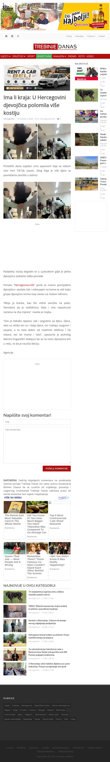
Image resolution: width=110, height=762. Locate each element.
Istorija (37, 719)
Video (90, 56)
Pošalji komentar (57, 468)
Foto (81, 56)
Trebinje (103, 166)
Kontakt (102, 36)
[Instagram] (18, 36)
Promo (72, 56)
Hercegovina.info (24, 285)
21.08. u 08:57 (48, 612)
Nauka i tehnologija (12, 719)
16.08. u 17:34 (48, 670)
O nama (69, 36)
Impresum (91, 36)
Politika (50, 710)
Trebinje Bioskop (65, 751)
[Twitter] (12, 36)
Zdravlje (64, 714)
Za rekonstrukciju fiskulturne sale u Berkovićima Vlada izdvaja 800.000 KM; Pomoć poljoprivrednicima (48, 652)
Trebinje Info (78, 748)
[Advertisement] (37, 246)
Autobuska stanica (60, 748)
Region (7, 710)
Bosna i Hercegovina (61, 705)
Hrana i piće (54, 714)
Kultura (33, 710)
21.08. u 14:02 (48, 598)
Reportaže (27, 719)
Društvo (18, 56)
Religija (41, 710)
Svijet (15, 710)
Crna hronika (103, 189)
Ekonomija (60, 710)
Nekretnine (44, 56)
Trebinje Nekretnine (45, 751)
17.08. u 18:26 (48, 641)
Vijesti (5, 56)
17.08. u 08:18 (48, 658)
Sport (31, 56)
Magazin (59, 56)
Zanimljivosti (40, 714)
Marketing (79, 36)
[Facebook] (6, 36)
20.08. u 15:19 (48, 627)
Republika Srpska (104, 121)
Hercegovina (8, 118)
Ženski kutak (48, 719)
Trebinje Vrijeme (94, 748)
